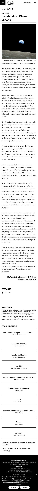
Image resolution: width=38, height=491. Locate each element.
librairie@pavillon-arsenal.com (19, 470)
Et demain (9, 9)
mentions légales (23, 482)
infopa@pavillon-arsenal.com (19, 468)
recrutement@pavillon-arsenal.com (19, 471)
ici (9, 451)
